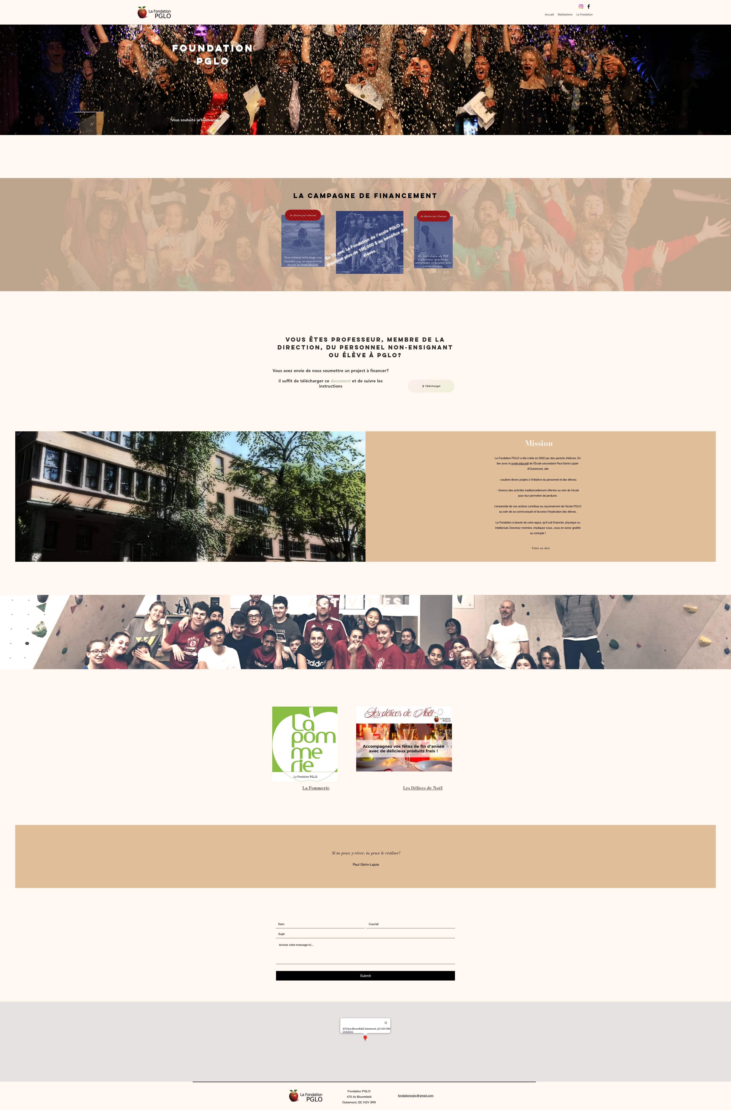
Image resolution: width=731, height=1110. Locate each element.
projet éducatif (520, 463)
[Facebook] (588, 6)
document (341, 381)
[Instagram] (581, 6)
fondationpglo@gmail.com (415, 1095)
